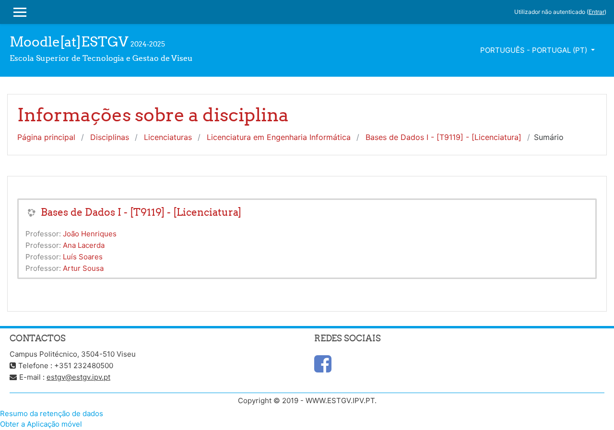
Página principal (46, 137)
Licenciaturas (168, 137)
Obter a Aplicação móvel (41, 424)
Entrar (596, 11)
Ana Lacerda (84, 245)
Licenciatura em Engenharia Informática (279, 137)
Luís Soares (83, 256)
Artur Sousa (83, 268)
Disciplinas (109, 137)
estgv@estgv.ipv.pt (78, 377)
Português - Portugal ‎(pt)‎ (534, 50)
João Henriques (90, 233)
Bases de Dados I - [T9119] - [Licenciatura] (443, 137)
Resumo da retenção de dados (51, 413)
